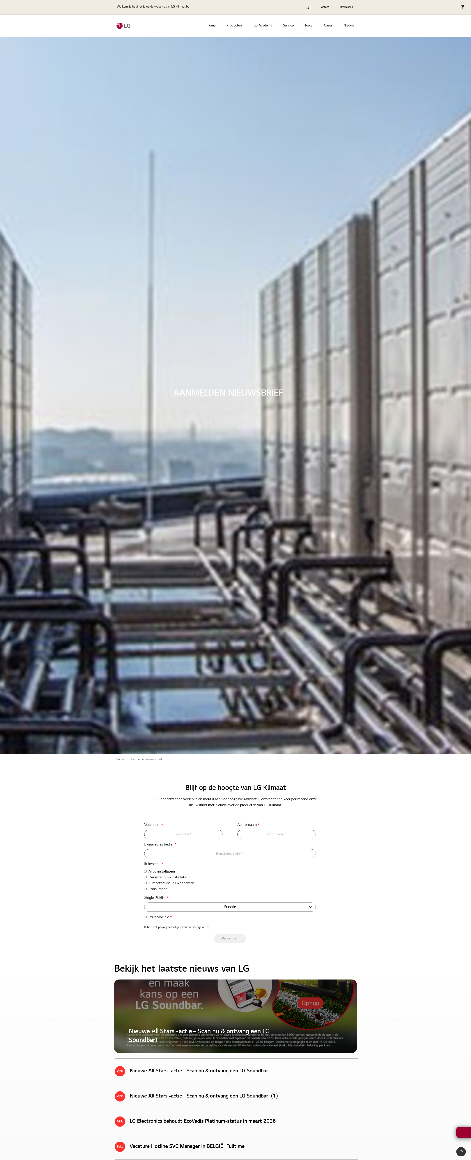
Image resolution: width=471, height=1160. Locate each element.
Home (211, 26)
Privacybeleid (160, 917)
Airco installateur (161, 872)
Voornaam (153, 825)
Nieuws (348, 26)
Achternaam (248, 825)
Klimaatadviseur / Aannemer (171, 883)
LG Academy (263, 26)
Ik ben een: (154, 864)
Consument (157, 889)
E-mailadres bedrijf (160, 845)
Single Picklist (156, 898)
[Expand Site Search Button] (307, 7)
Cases (328, 26)
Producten (234, 26)
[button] (461, 1151)
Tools (308, 26)
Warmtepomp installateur (169, 877)
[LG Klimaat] (123, 25)
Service (288, 26)
